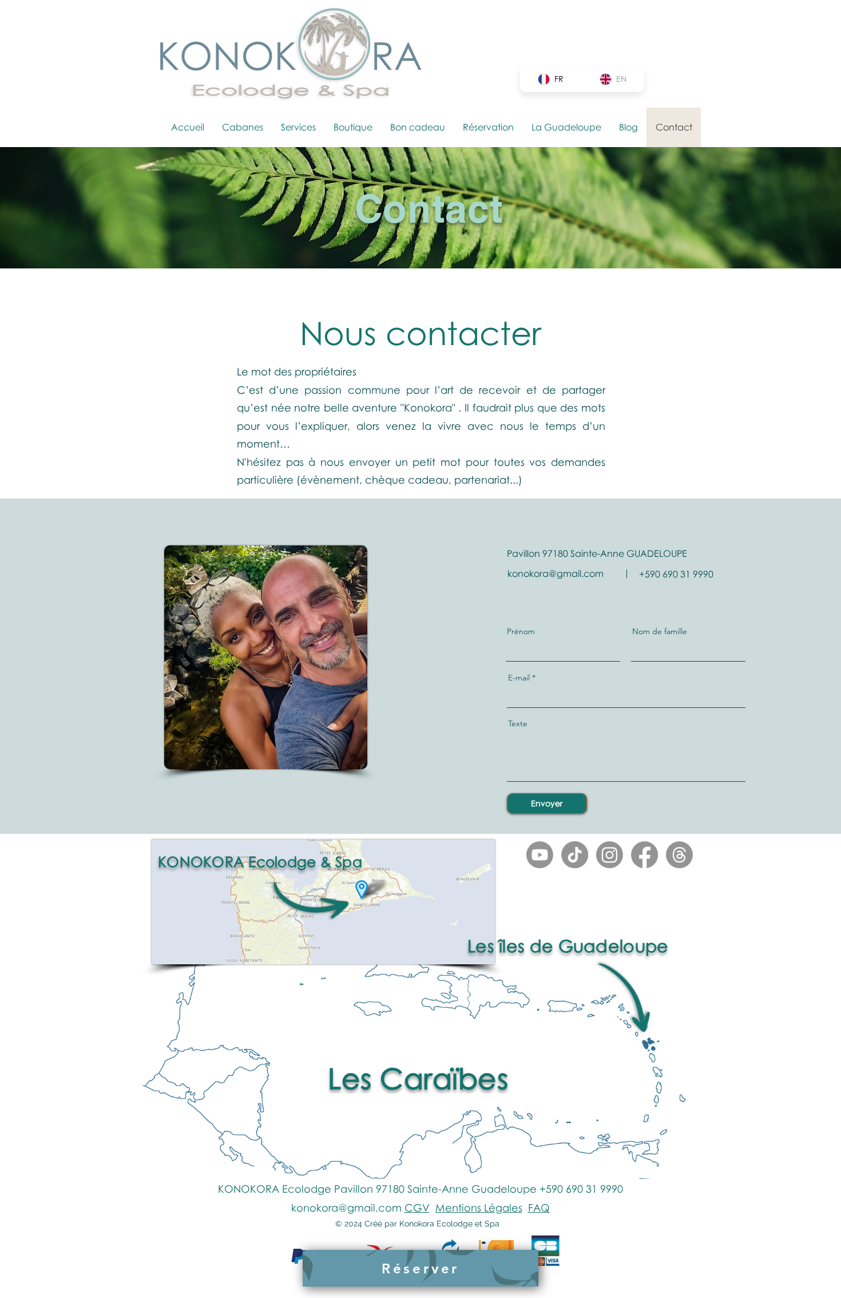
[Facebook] (644, 854)
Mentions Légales (478, 1207)
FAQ (539, 1207)
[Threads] (679, 854)
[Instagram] (609, 854)
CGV (417, 1207)
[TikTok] (574, 854)
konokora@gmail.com (555, 573)
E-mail (519, 678)
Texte (517, 723)
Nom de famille (659, 631)
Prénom (521, 631)
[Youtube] (539, 854)
